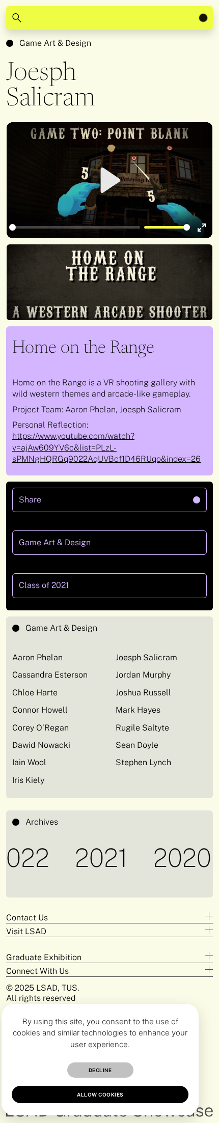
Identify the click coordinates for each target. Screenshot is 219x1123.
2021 (89, 858)
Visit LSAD (26, 931)
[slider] (74, 227)
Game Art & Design (55, 43)
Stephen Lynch (143, 762)
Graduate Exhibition (43, 957)
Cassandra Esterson (50, 675)
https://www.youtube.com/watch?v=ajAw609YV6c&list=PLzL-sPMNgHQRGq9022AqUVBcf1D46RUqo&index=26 (106, 447)
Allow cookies (100, 1094)
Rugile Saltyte (142, 728)
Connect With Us (37, 971)
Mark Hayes (138, 710)
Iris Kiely (28, 780)
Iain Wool (29, 762)
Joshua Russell (143, 692)
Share (72, 496)
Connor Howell (40, 710)
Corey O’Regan (40, 728)
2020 (170, 858)
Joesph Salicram (146, 657)
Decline (100, 1070)
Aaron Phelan (37, 657)
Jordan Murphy (143, 675)
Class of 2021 (44, 585)
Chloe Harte (35, 692)
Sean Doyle (137, 745)
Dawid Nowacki (41, 745)
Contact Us (27, 917)
